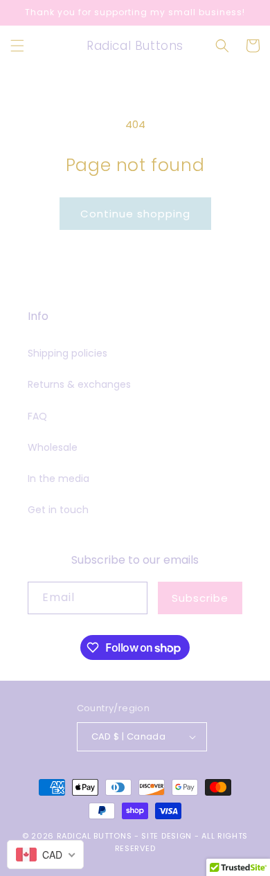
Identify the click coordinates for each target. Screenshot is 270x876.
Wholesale (53, 447)
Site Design (166, 835)
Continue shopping (135, 213)
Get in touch (58, 510)
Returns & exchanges (79, 384)
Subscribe (200, 598)
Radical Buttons (94, 835)
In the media (58, 478)
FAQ (37, 416)
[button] (17, 45)
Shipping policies (67, 353)
